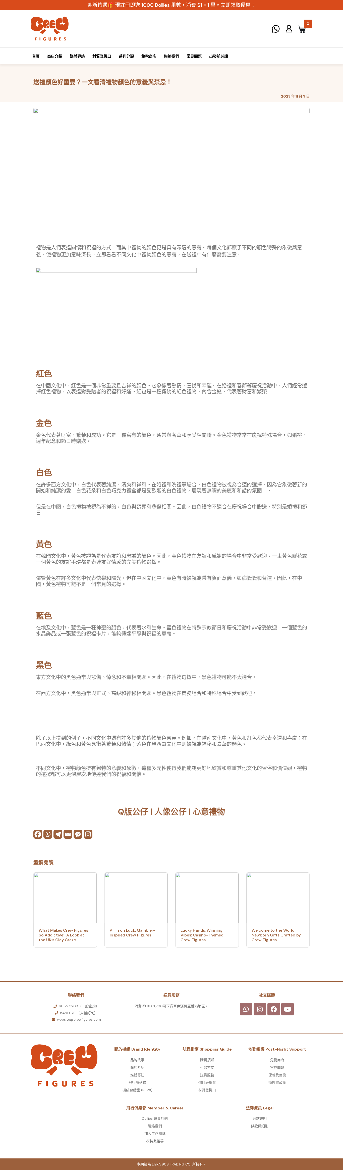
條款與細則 (259, 1126)
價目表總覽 (207, 1082)
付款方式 (207, 1067)
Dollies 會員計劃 (155, 1118)
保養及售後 (277, 1075)
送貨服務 (207, 1075)
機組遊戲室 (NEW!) (137, 1090)
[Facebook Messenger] (78, 834)
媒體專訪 (77, 56)
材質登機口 (101, 56)
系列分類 (126, 56)
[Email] (68, 834)
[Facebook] (37, 834)
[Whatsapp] (47, 834)
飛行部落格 (137, 1082)
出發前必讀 (218, 56)
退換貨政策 (277, 1082)
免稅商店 (148, 56)
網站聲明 (260, 1118)
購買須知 (207, 1060)
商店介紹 (54, 56)
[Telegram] (57, 834)
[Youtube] (287, 1009)
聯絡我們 (171, 56)
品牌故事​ (137, 1060)
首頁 (36, 56)
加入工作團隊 (154, 1133)
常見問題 (194, 56)
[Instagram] (88, 834)
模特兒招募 (155, 1141)
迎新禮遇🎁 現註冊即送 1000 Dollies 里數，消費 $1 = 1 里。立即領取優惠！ (171, 5)
